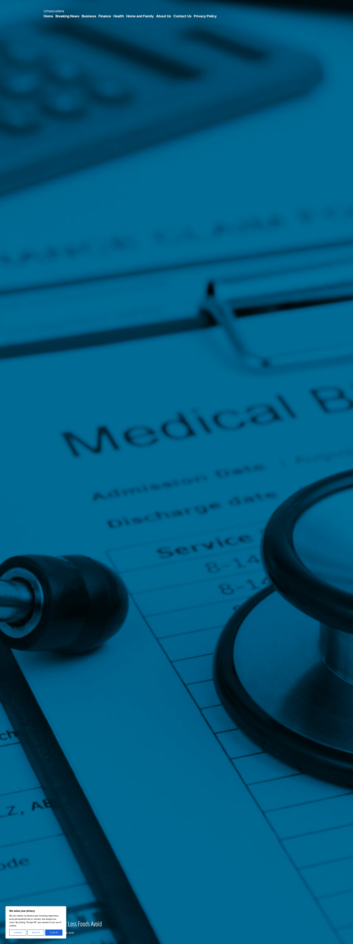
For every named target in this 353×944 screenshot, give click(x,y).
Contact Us (182, 16)
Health (118, 16)
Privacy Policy (205, 16)
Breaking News (67, 16)
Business (89, 16)
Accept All (54, 932)
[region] (36, 922)
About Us (163, 16)
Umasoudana (54, 11)
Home (48, 16)
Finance (104, 16)
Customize (18, 932)
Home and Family (140, 16)
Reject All (36, 932)
